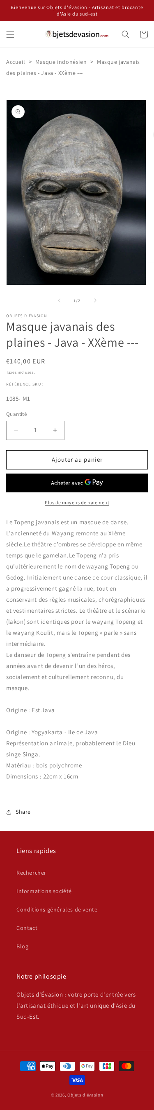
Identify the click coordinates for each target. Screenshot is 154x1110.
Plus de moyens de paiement (77, 502)
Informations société (44, 891)
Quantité (16, 414)
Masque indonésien (61, 61)
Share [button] (23, 811)
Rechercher (31, 872)
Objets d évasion (85, 1095)
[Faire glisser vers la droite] (95, 300)
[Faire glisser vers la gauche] (59, 300)
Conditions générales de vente (56, 909)
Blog (22, 946)
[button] (10, 34)
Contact (26, 928)
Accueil (15, 61)
